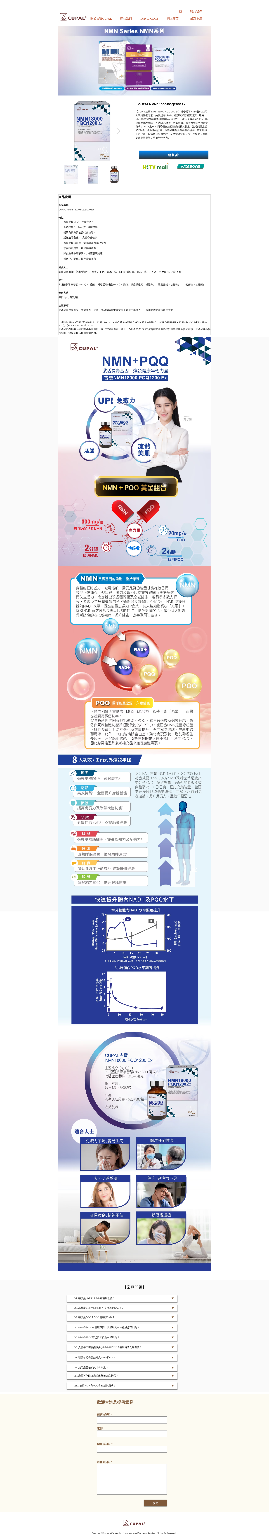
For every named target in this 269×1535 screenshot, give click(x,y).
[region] (125, 20)
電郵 (100, 1428)
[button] (126, 19)
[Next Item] (118, 131)
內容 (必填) (103, 1462)
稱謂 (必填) (104, 1414)
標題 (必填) (104, 1444)
